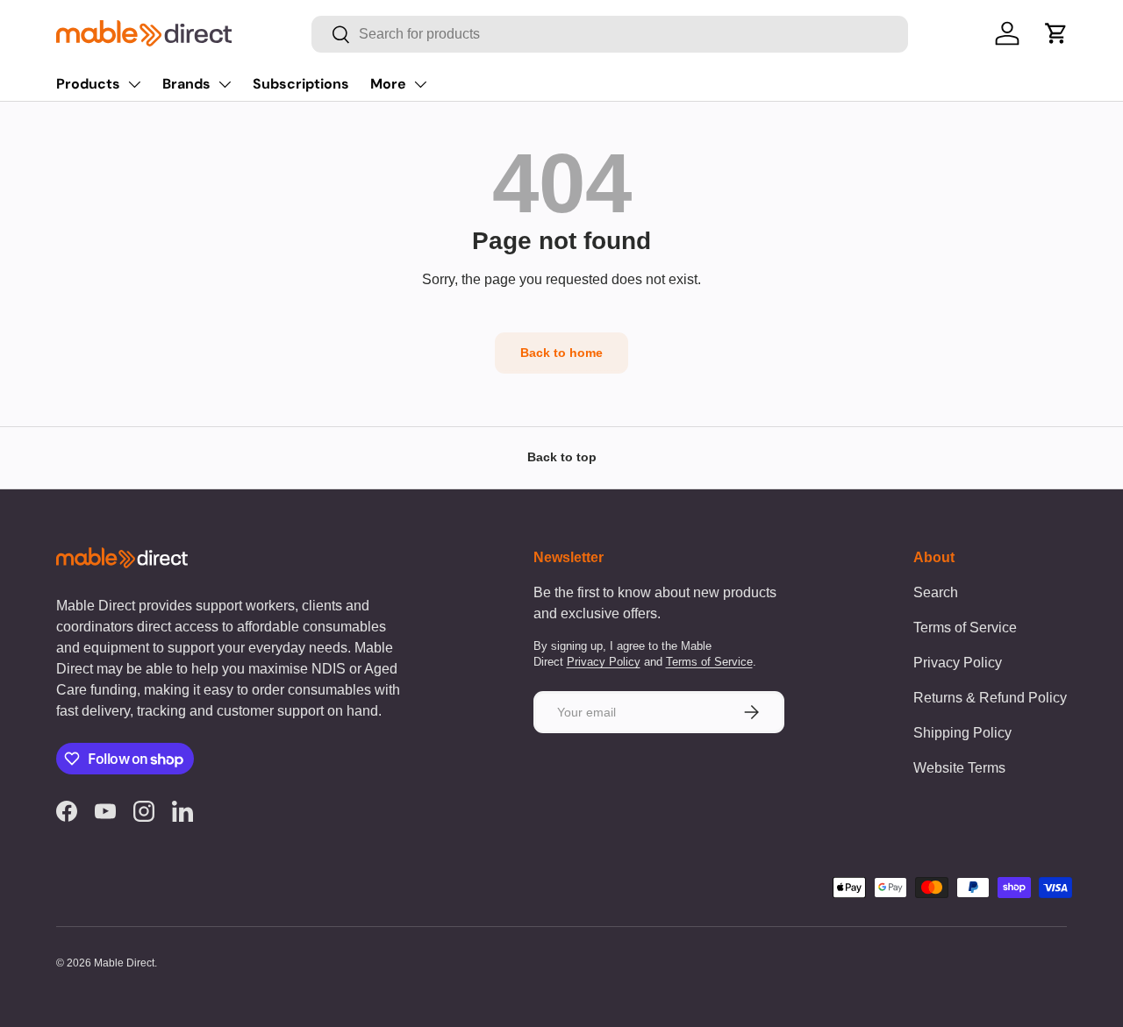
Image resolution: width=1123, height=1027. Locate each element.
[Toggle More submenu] (420, 84)
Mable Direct (124, 963)
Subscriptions (301, 84)
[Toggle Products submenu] (134, 84)
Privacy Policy (603, 661)
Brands (186, 84)
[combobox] (609, 34)
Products (88, 84)
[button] (1056, 33)
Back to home (561, 353)
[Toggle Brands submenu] (224, 84)
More (388, 84)
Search (935, 592)
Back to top (562, 457)
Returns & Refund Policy (990, 697)
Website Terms (959, 767)
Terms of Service (709, 661)
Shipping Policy (962, 732)
